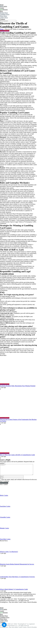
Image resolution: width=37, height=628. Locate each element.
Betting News (4, 13)
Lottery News (4, 17)
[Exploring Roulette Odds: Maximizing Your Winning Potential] (18, 369)
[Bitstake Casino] (4, 526)
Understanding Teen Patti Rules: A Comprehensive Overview (17, 576)
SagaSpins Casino (5, 506)
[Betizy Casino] (4, 494)
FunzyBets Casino (5, 539)
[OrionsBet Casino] (4, 515)
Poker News (3, 16)
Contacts (2, 19)
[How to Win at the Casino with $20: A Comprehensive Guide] (18, 438)
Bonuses (5, 9)
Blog (1, 11)
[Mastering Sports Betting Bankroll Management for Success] (4, 562)
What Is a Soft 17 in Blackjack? (9, 551)
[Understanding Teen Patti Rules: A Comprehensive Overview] (4, 575)
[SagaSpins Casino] (4, 504)
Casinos (5, 6)
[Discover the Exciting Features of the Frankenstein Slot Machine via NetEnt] (18, 403)
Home (2, 4)
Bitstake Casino (4, 528)
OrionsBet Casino (5, 517)
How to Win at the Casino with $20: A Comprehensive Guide (17, 455)
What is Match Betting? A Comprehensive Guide (14, 589)
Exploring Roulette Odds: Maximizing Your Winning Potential (17, 386)
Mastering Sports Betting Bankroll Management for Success (17, 564)
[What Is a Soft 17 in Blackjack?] (4, 550)
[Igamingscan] (8, 3)
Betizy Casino (4, 495)
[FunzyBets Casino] (4, 537)
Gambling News (4, 14)
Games (2, 8)
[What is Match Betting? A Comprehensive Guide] (4, 587)
